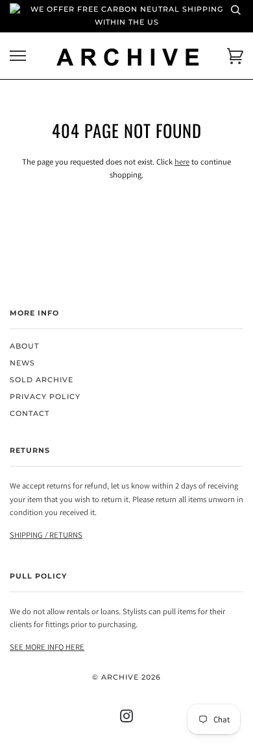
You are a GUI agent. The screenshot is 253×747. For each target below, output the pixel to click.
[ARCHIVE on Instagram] (127, 719)
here (182, 161)
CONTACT (29, 413)
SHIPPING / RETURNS (46, 534)
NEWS (22, 363)
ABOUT (24, 346)
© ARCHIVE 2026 (126, 677)
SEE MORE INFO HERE (47, 646)
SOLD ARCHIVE (41, 380)
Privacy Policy (45, 397)
